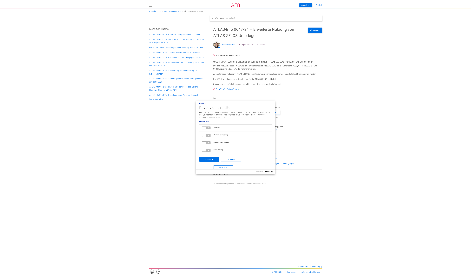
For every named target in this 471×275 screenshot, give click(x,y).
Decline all (231, 159)
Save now (223, 167)
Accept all (209, 159)
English (201, 103)
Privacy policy (204, 121)
